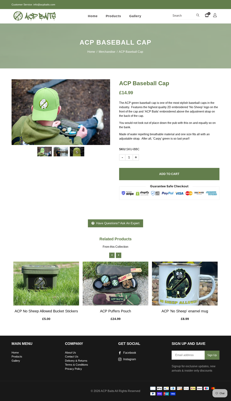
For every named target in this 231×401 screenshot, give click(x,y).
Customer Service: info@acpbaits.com (33, 4)
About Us (70, 352)
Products (113, 16)
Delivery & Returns (76, 360)
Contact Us (71, 356)
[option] (61, 112)
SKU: (122, 149)
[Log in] (215, 15)
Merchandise (107, 51)
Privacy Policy (73, 368)
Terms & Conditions (76, 364)
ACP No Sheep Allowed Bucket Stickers (46, 311)
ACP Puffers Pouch (115, 311)
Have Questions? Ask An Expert (118, 223)
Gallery (135, 16)
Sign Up (212, 355)
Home (93, 16)
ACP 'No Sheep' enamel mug (185, 311)
